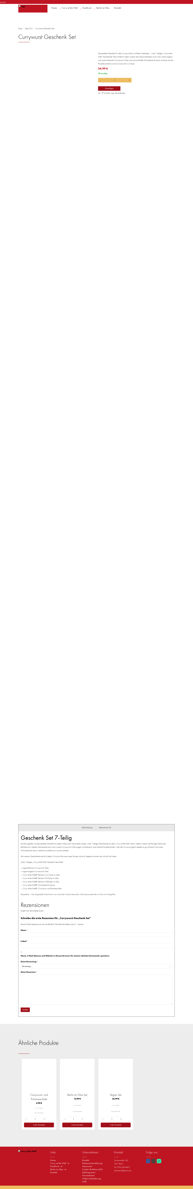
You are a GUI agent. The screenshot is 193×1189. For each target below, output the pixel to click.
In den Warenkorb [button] (39, 1125)
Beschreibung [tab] (87, 827)
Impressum (87, 1166)
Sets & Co (29, 28)
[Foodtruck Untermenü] (81, 8)
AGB (84, 1181)
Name (24, 930)
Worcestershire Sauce (29, 850)
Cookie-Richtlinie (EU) (92, 1169)
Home (54, 8)
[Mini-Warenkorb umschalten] (172, 8)
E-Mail (24, 941)
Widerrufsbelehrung (91, 1178)
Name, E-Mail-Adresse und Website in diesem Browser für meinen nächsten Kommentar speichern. (65, 956)
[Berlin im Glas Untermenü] (94, 8)
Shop (20, 28)
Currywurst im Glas (69, 847)
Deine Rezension (29, 972)
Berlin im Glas (102, 8)
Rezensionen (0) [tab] (105, 827)
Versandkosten (120, 93)
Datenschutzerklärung (92, 1163)
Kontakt (117, 8)
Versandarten (88, 1175)
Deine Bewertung (29, 961)
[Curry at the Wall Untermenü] (60, 8)
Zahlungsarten (88, 1172)
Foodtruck (87, 8)
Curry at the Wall (70, 8)
